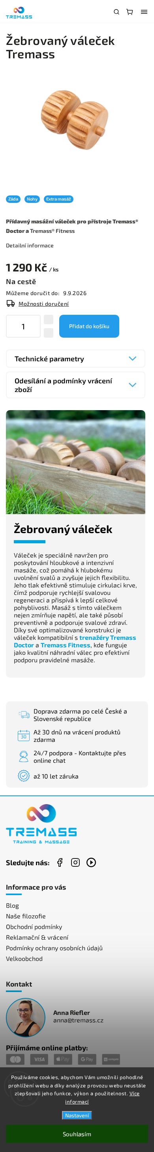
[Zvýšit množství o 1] (48, 319)
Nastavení (77, 1115)
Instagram (75, 862)
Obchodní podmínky (34, 926)
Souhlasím (77, 1133)
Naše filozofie (26, 916)
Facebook (60, 862)
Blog (12, 905)
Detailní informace (30, 245)
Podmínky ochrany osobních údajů (54, 947)
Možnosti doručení (44, 303)
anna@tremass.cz (78, 1020)
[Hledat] (116, 12)
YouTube (91, 862)
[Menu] (144, 12)
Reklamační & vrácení (37, 937)
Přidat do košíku (89, 326)
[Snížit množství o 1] (48, 333)
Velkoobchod (24, 958)
